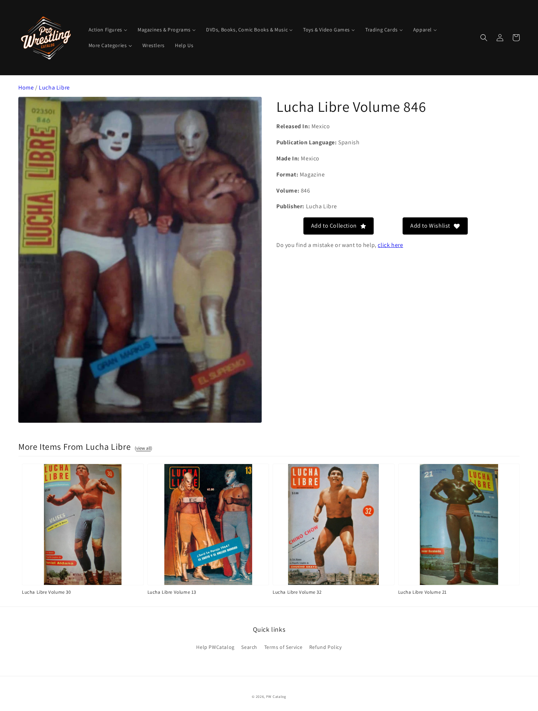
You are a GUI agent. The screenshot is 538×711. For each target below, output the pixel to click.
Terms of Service (283, 647)
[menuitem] (107, 29)
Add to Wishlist (430, 225)
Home (26, 87)
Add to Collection (334, 225)
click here (390, 244)
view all (143, 448)
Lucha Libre (54, 87)
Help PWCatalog (215, 647)
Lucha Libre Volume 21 (422, 592)
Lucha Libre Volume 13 (172, 592)
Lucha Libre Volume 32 (297, 592)
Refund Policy (325, 647)
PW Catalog (276, 696)
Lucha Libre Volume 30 (46, 592)
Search (249, 647)
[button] (484, 38)
